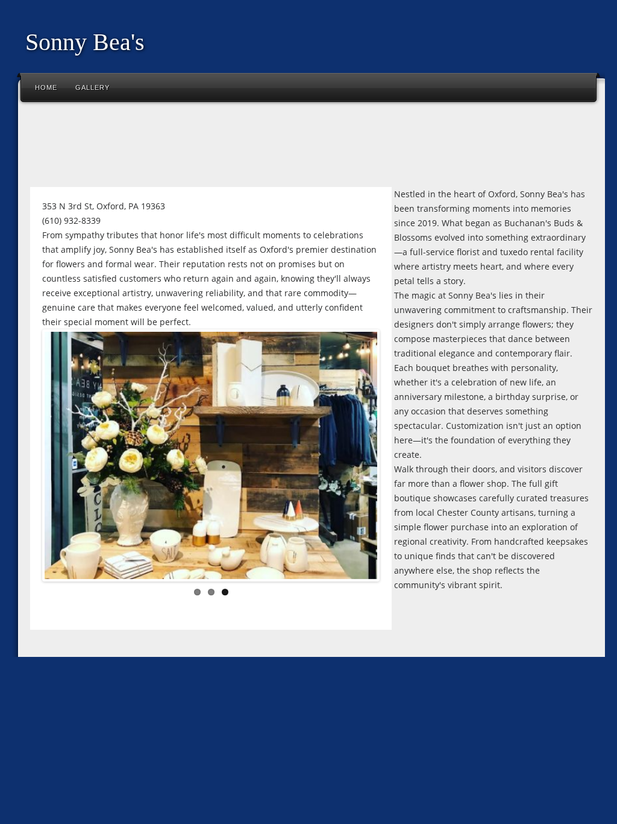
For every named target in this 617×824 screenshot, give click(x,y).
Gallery (92, 87)
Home (46, 87)
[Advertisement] (243, 147)
